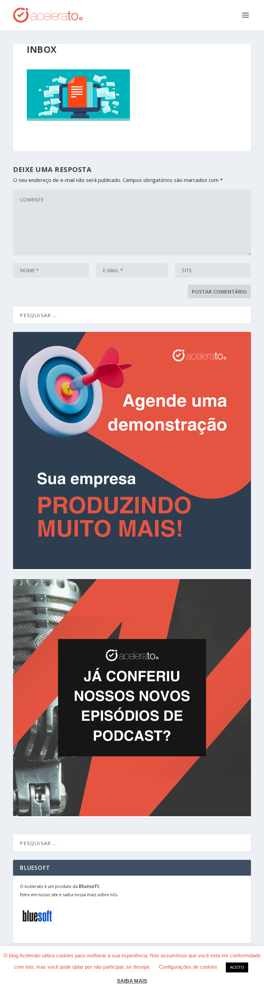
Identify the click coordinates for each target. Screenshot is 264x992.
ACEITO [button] (237, 967)
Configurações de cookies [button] (188, 967)
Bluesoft (89, 886)
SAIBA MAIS (132, 981)
